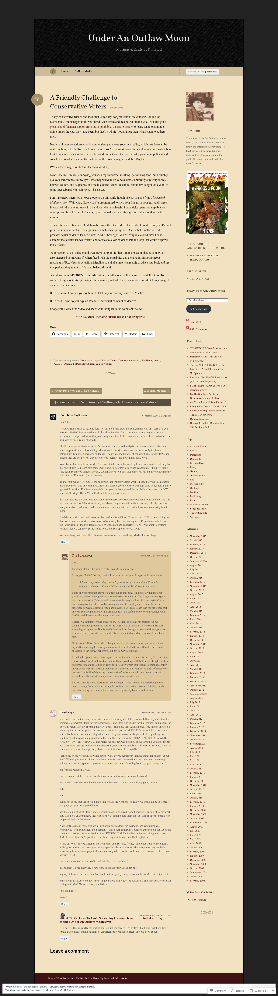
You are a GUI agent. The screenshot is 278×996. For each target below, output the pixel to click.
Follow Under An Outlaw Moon (206, 291)
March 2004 (196, 876)
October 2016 (197, 557)
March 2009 (196, 847)
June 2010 (195, 793)
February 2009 (197, 851)
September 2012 (198, 694)
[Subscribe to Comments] (187, 329)
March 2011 (196, 768)
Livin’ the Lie (92, 575)
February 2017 (197, 544)
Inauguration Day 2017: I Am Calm (208, 406)
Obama (68, 364)
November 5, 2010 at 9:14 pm (156, 712)
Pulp (192, 500)
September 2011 (198, 743)
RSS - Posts (195, 321)
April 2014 (195, 623)
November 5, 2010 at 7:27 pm (153, 555)
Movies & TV (197, 483)
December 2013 (198, 640)
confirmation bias (160, 149)
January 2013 (197, 677)
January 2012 (197, 727)
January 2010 (197, 806)
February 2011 (197, 772)
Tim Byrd (118, 108)
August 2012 (196, 698)
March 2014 (196, 627)
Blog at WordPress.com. (61, 978)
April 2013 (195, 664)
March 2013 (196, 669)
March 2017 (196, 540)
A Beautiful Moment (156, 391)
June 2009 (195, 835)
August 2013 (196, 652)
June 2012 (195, 706)
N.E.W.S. (58, 364)
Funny (193, 467)
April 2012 (195, 714)
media (157, 360)
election (135, 360)
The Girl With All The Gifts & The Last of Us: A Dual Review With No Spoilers (207, 369)
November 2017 (198, 536)
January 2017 (197, 548)
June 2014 (195, 619)
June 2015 (195, 598)
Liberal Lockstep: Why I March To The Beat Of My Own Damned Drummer (207, 414)
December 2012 (198, 681)
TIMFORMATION (85, 71)
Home (65, 71)
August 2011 (196, 747)
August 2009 (196, 826)
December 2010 (198, 781)
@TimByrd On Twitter (200, 893)
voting (107, 364)
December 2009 (198, 810)
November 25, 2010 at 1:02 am (155, 915)
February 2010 (197, 801)
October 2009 (197, 818)
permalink (211, 72)
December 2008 (198, 860)
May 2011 (195, 760)
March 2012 (196, 718)
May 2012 (195, 710)
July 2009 (195, 830)
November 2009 (198, 814)
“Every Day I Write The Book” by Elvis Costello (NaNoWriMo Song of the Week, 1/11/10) (77, 391)
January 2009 (197, 855)
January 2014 (197, 635)
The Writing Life (198, 512)
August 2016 (196, 565)
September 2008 (198, 872)
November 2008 (198, 864)
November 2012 (198, 685)
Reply (64, 541)
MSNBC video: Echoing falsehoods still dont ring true (110, 316)
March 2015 (196, 611)
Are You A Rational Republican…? (208, 402)
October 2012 (197, 689)
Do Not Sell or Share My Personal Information (102, 978)
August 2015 (196, 594)
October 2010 (197, 789)
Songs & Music (198, 508)
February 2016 (197, 581)
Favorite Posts (197, 463)
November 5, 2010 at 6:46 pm (156, 415)
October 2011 (197, 739)
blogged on (71, 167)
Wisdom (194, 517)
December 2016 (198, 552)
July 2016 (195, 569)
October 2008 (197, 868)
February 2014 (197, 631)
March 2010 (196, 797)
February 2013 (197, 673)
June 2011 (195, 756)
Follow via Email (198, 309)
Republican (88, 364)
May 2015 (195, 602)
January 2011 (197, 777)
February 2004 (197, 880)
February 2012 (197, 723)
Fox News (146, 360)
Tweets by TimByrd (196, 899)
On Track (194, 488)
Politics (85, 360)
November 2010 (198, 785)
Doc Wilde (195, 458)
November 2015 (198, 586)
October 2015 (197, 590)
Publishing (195, 496)
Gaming (194, 471)
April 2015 (195, 606)
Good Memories (198, 475)
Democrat (124, 360)
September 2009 (198, 822)
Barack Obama (109, 360)
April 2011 (195, 764)
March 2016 (196, 577)
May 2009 (195, 839)
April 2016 (195, 573)
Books (193, 450)
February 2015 (197, 615)
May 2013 (195, 660)
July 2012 (195, 702)
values (99, 364)
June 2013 (195, 656)
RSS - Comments (198, 329)
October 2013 (197, 648)
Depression (195, 454)
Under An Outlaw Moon (139, 38)
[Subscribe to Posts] (187, 321)
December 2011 (198, 731)
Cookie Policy (66, 989)
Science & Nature (199, 504)
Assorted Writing (198, 446)
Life (192, 479)
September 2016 (198, 561)
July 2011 (195, 752)
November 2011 (198, 735)
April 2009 (195, 843)
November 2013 (198, 644)
